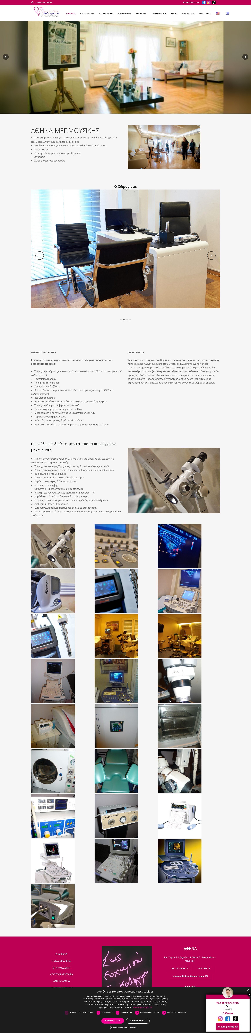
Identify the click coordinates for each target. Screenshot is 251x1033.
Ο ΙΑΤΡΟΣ (61, 954)
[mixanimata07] (189, 681)
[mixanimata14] (126, 771)
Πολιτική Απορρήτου (142, 1007)
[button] (125, 1028)
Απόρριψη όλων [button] (138, 1021)
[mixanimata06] (126, 681)
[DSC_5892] (189, 591)
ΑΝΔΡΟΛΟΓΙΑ (61, 981)
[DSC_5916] (126, 546)
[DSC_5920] (62, 636)
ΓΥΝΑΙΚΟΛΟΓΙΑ (61, 961)
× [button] (248, 990)
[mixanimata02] (189, 636)
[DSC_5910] (62, 591)
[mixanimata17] (126, 816)
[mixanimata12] (189, 726)
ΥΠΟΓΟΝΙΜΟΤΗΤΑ (61, 974)
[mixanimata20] (62, 861)
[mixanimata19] (189, 816)
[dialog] (125, 1010)
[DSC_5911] (62, 906)
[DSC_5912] (62, 546)
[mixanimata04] (62, 681)
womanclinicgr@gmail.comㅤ (188, 976)
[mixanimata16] (62, 816)
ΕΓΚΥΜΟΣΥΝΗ (61, 967)
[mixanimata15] (189, 771)
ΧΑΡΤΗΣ (202, 968)
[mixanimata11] (126, 726)
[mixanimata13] (62, 771)
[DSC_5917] (189, 546)
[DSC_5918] (126, 591)
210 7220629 (177, 968)
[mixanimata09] (62, 726)
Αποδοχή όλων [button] (113, 1021)
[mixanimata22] (189, 861)
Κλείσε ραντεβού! (228, 1026)
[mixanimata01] (126, 636)
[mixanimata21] (126, 861)
